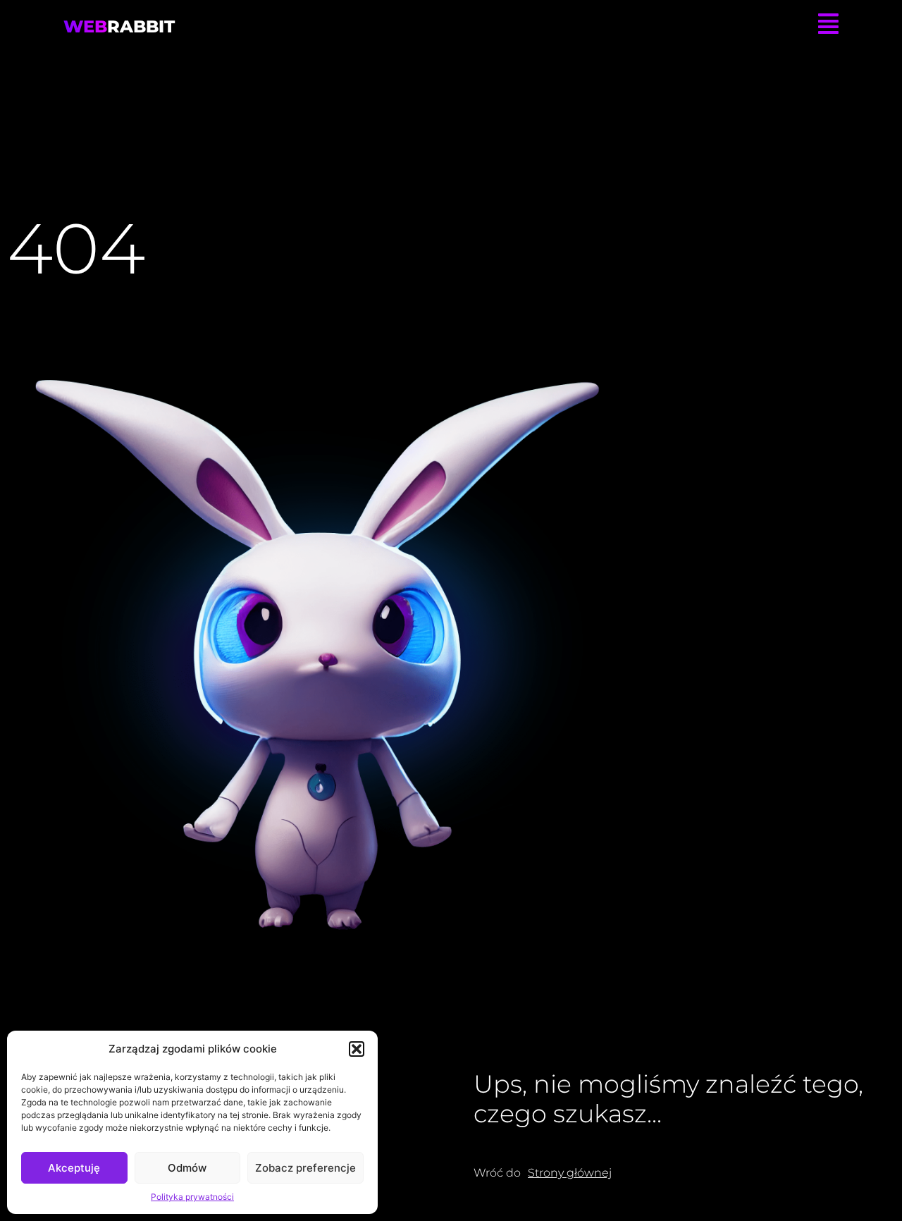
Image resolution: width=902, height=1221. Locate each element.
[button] (357, 1049)
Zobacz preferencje (305, 1167)
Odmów (187, 1167)
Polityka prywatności (192, 1196)
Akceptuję (74, 1167)
